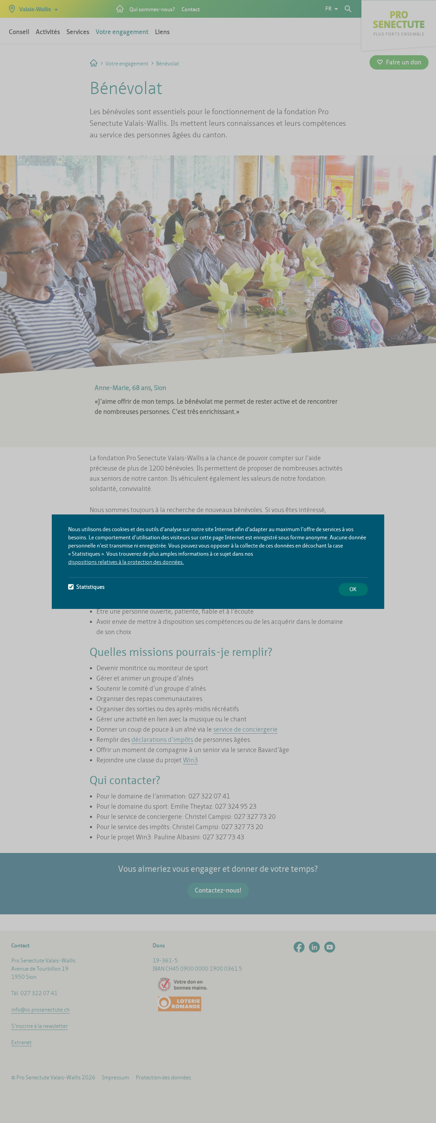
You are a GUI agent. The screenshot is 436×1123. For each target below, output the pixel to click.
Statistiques (90, 586)
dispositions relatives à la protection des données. (126, 562)
